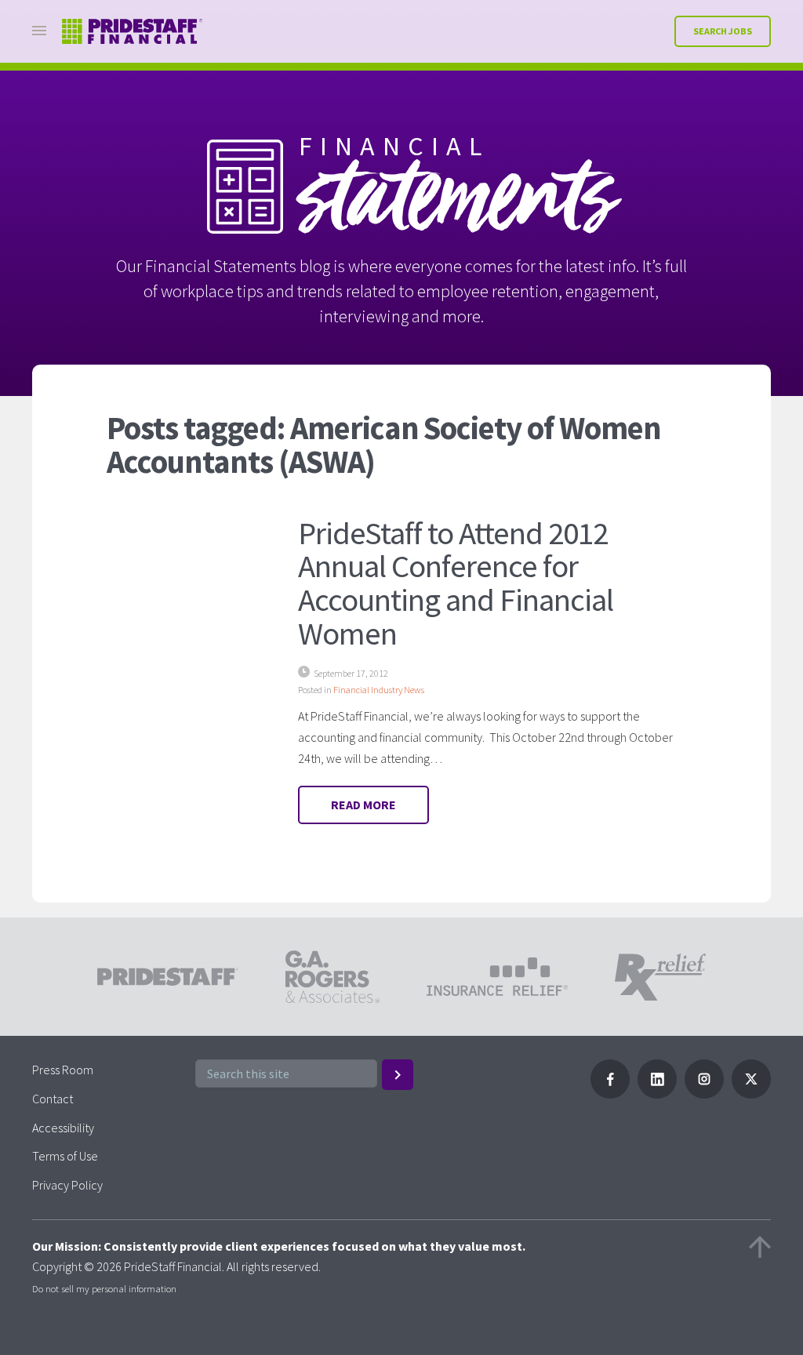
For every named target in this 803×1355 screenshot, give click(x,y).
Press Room (62, 1069)
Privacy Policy (67, 1185)
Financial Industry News (378, 690)
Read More (363, 804)
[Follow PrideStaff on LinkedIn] (657, 1094)
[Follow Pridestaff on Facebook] (610, 1094)
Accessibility (63, 1127)
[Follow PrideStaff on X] (751, 1094)
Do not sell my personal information (104, 1288)
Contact (52, 1098)
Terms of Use (65, 1156)
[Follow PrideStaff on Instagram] (704, 1094)
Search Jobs (722, 31)
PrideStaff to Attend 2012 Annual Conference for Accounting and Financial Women (455, 583)
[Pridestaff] (132, 32)
